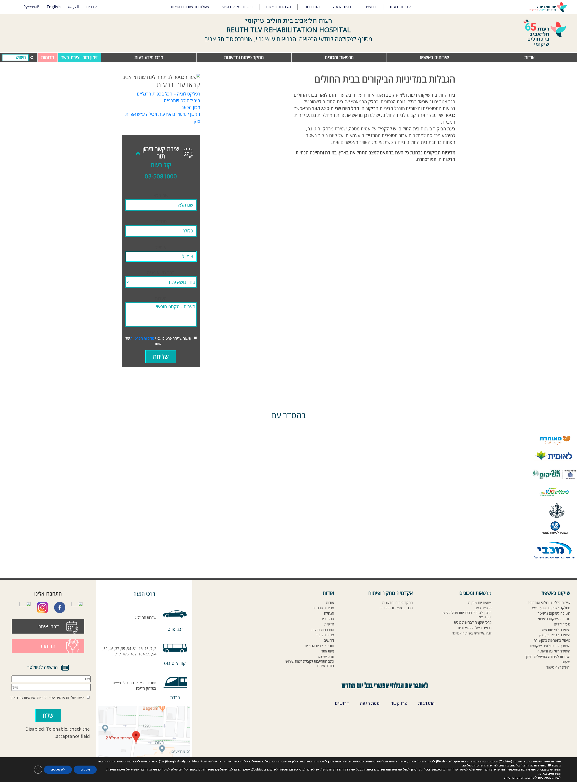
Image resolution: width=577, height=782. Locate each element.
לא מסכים (58, 769)
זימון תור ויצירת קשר (79, 57)
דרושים (370, 6)
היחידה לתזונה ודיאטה (553, 651)
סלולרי (161, 221)
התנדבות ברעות (322, 629)
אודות (529, 57)
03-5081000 (161, 176)
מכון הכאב (190, 107)
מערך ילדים (562, 624)
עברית (91, 6)
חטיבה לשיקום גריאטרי (553, 613)
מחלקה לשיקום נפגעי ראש (551, 608)
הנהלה (329, 613)
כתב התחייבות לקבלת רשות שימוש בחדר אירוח (309, 663)
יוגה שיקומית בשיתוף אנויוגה (472, 633)
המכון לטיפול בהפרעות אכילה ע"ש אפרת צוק (466, 615)
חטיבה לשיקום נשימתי (554, 619)
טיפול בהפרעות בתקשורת (552, 640)
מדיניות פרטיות (323, 608)
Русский (31, 6)
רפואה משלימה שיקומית (475, 628)
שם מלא (160, 196)
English (54, 6)
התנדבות (312, 6)
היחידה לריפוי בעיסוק (554, 635)
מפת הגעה (342, 6)
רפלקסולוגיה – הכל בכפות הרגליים (168, 94)
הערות (161, 299)
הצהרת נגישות (278, 6)
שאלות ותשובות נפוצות (190, 6)
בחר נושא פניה (161, 273)
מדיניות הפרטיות (142, 338)
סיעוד (566, 662)
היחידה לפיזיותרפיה (182, 101)
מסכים (85, 769)
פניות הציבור (325, 635)
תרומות (47, 57)
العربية (73, 6)
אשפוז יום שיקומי (479, 602)
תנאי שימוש (326, 657)
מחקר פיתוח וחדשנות (244, 57)
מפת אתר (327, 651)
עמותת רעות (400, 6)
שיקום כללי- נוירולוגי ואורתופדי (548, 602)
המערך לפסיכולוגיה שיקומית (550, 646)
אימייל (160, 247)
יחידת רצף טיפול (558, 667)
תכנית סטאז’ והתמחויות (396, 608)
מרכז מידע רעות (148, 57)
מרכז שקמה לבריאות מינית (473, 622)
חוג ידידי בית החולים (319, 646)
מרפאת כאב (483, 608)
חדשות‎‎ (329, 624)
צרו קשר (399, 703)
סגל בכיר (327, 619)
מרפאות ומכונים (339, 57)
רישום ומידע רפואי (237, 6)
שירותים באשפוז (434, 57)
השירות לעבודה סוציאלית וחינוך (547, 657)
